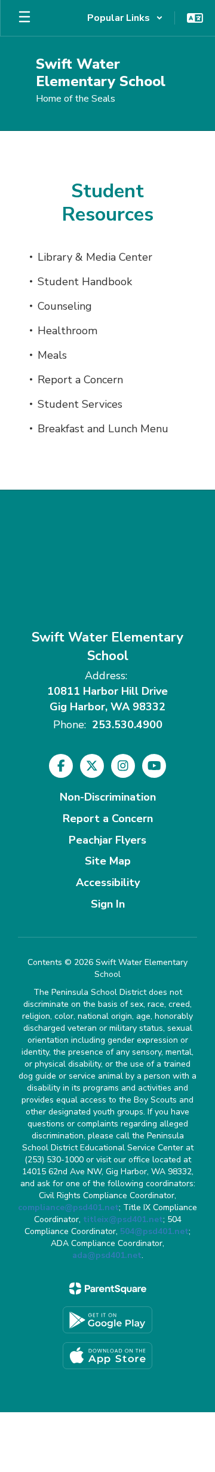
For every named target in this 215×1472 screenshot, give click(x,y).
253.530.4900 (127, 724)
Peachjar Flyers (107, 840)
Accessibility (108, 882)
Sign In (108, 904)
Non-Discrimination (108, 797)
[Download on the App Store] (107, 1355)
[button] (125, 18)
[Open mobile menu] (24, 18)
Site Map (108, 861)
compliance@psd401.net (68, 1207)
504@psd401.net (154, 1231)
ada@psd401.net (107, 1255)
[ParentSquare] (107, 1288)
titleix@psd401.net (123, 1219)
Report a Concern (108, 818)
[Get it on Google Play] (107, 1319)
